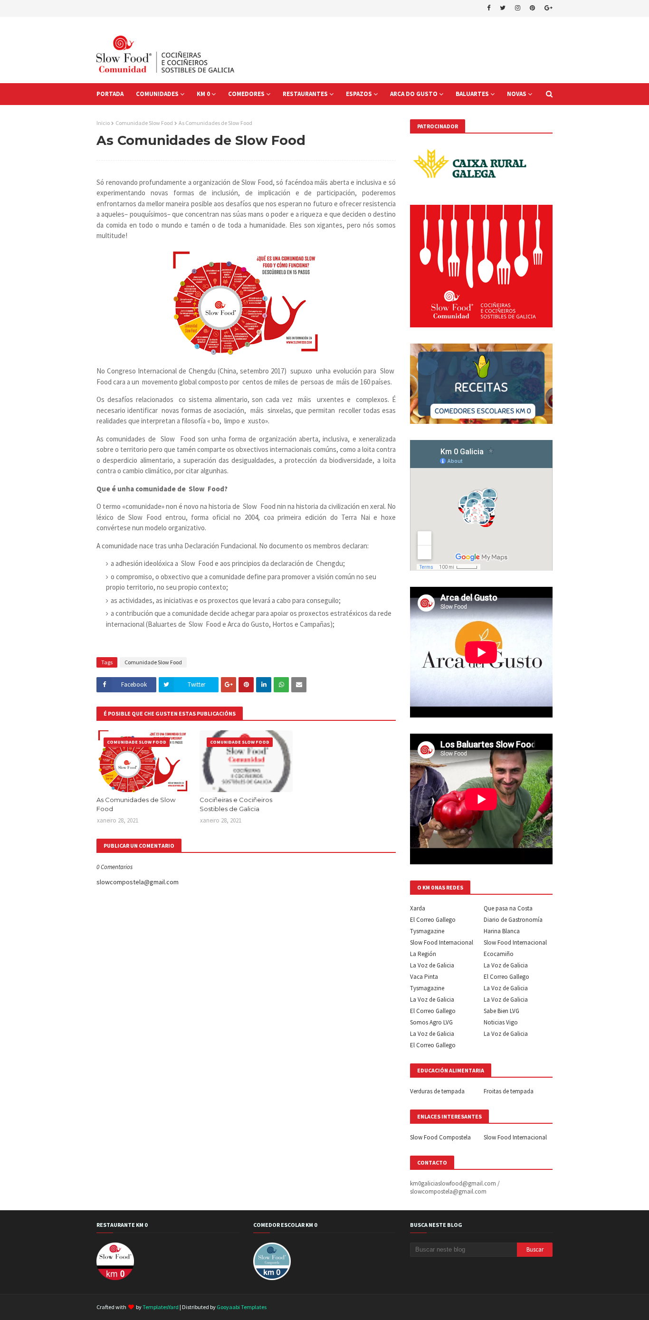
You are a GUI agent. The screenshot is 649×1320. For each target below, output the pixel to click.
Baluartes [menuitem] (472, 94)
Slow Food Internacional (441, 942)
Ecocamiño (499, 954)
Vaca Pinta (424, 977)
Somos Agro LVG (431, 1022)
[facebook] (489, 8)
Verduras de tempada (437, 1091)
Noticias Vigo (501, 1022)
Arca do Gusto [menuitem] (414, 94)
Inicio (103, 122)
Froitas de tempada (509, 1091)
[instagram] (518, 8)
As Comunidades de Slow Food (135, 804)
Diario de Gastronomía (513, 920)
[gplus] (547, 8)
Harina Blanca (502, 931)
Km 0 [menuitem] (203, 94)
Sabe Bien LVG (501, 1011)
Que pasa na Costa (508, 908)
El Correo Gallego (433, 920)
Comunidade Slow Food (144, 122)
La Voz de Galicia (432, 965)
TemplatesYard (161, 1306)
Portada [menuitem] (110, 94)
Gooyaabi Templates (242, 1306)
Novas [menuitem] (516, 94)
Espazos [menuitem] (359, 94)
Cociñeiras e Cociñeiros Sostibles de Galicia (236, 804)
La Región (423, 954)
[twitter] (502, 8)
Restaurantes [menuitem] (305, 94)
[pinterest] (532, 8)
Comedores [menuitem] (246, 94)
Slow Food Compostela (440, 1137)
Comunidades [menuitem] (157, 94)
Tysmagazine (427, 931)
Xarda (417, 908)
